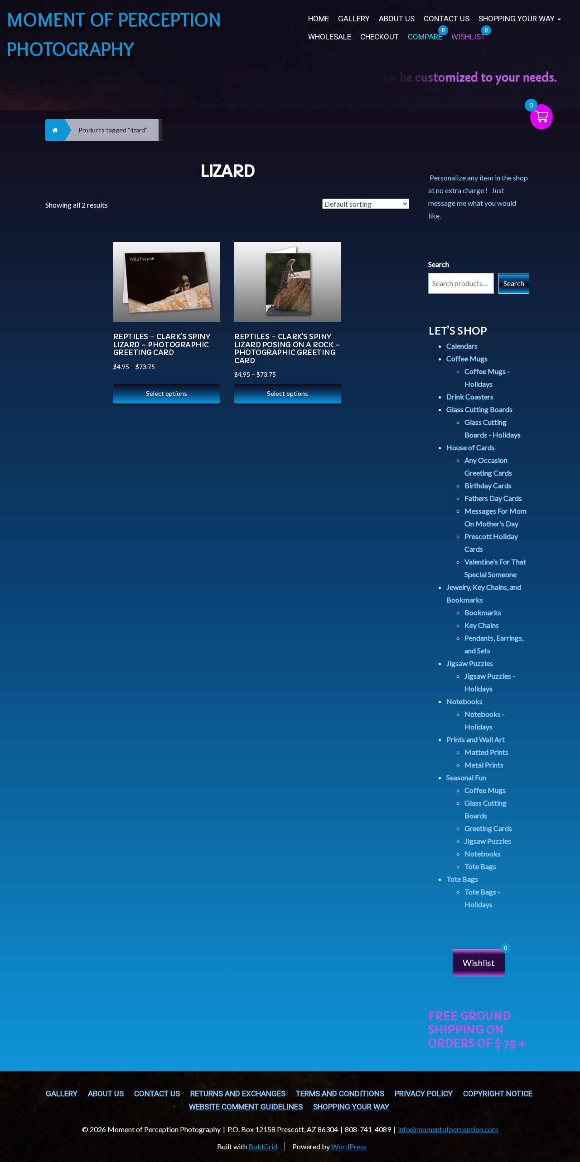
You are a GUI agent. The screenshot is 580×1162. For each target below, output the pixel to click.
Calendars (462, 345)
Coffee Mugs (467, 358)
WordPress (349, 1146)
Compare (203, 248)
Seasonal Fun (466, 777)
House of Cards (470, 447)
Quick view (203, 271)
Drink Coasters (469, 396)
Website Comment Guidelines (246, 1107)
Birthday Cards (488, 485)
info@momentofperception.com (448, 1129)
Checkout (379, 37)
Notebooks (464, 701)
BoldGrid (262, 1146)
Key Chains (481, 625)
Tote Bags (480, 866)
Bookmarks (482, 612)
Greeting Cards (488, 828)
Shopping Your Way (517, 18)
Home (318, 18)
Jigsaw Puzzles (469, 663)
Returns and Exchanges (237, 1093)
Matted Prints (486, 752)
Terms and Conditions (340, 1093)
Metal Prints (483, 764)
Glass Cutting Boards (479, 409)
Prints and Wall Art (475, 739)
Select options (166, 393)
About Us (397, 18)
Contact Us (446, 18)
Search (438, 264)
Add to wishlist (203, 293)
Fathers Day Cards (493, 498)
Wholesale (329, 37)
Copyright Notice (497, 1093)
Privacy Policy (424, 1093)
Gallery (354, 18)
